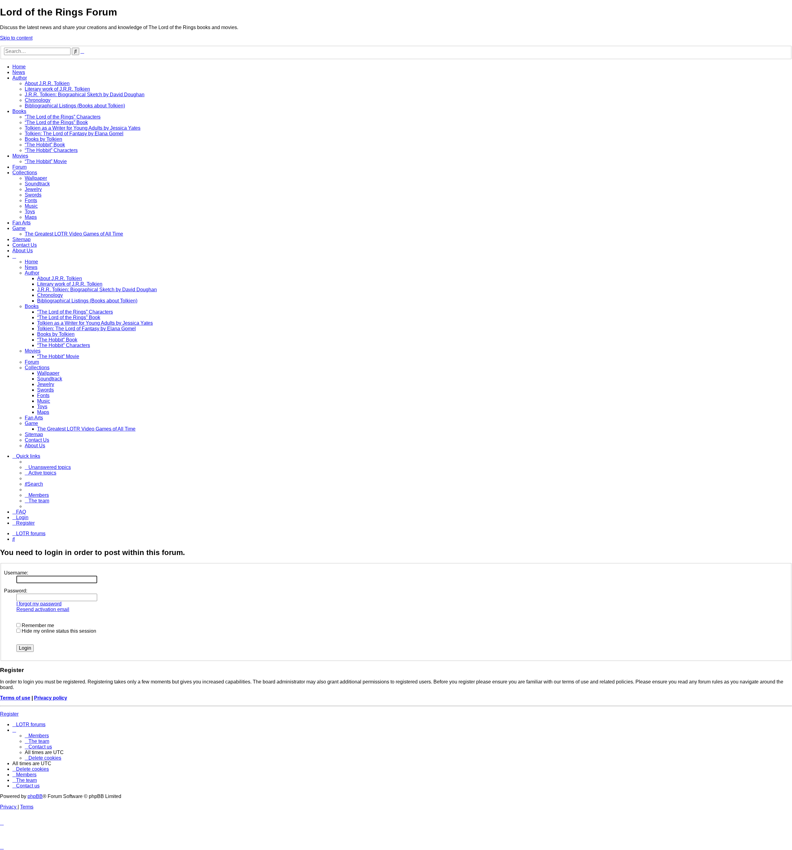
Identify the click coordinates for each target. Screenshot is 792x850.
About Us (22, 250)
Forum (19, 167)
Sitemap (21, 239)
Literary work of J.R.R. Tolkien (57, 89)
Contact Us (24, 245)
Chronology (37, 100)
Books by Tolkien (43, 139)
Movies (20, 155)
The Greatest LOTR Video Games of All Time (74, 233)
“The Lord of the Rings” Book (56, 122)
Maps (31, 217)
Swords (33, 194)
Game (19, 228)
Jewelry (33, 189)
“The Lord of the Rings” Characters (63, 116)
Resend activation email (42, 609)
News (18, 72)
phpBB (35, 796)
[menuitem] (48, 467)
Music (31, 206)
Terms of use (15, 697)
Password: (15, 590)
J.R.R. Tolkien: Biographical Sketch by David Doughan (84, 94)
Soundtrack (37, 183)
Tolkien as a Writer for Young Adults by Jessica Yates (82, 128)
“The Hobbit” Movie (46, 161)
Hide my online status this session (58, 631)
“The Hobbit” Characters (51, 150)
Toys (30, 211)
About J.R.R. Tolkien (47, 83)
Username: (16, 572)
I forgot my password (39, 603)
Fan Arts (21, 222)
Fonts (31, 200)
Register (9, 714)
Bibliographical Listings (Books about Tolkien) (75, 105)
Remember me (37, 625)
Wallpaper (36, 178)
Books (19, 111)
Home (19, 66)
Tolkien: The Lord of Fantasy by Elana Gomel (74, 133)
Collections (24, 172)
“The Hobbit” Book (45, 144)
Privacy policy (50, 697)
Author (19, 77)
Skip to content (16, 38)
